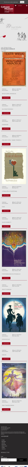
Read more (6, 97)
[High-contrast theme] (15, 5)
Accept (22, 2)
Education (4, 444)
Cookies (3, 447)
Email (4, 456)
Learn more (15, 2)
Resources (4, 441)
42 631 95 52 (5, 429)
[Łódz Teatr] (7, 9)
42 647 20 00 (7, 428)
